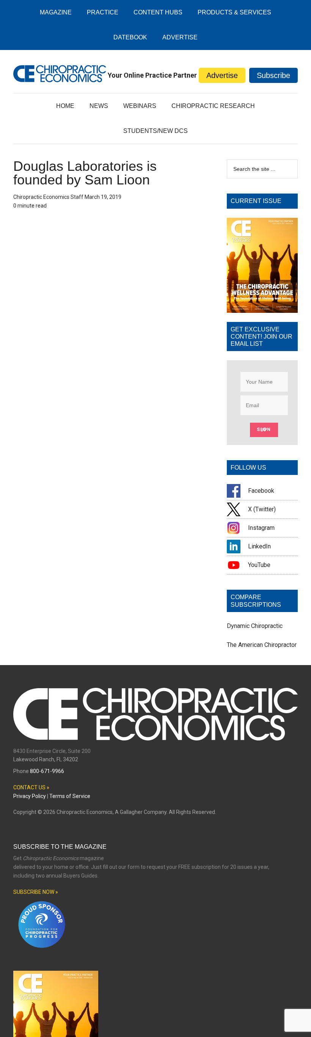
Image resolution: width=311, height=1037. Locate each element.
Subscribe (273, 75)
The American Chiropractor (262, 644)
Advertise (222, 75)
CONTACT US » (31, 787)
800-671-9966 (47, 771)
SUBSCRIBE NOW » (35, 892)
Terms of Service (69, 796)
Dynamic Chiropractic (255, 625)
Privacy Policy (29, 796)
